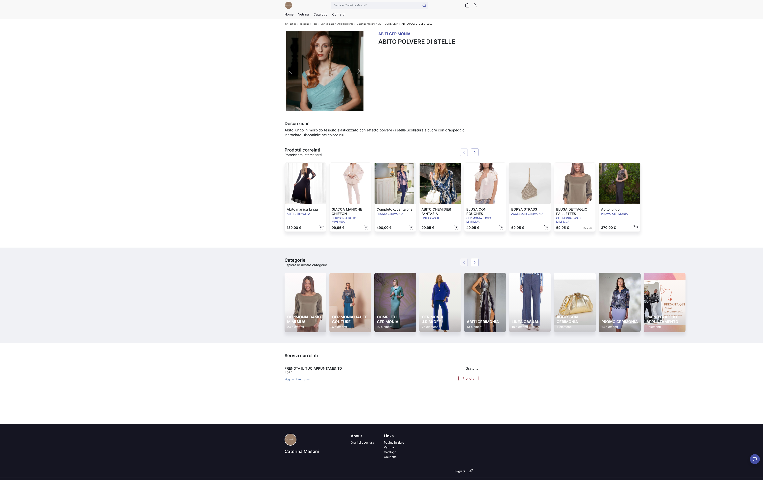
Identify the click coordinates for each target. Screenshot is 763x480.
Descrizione (297, 123)
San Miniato (327, 23)
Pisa (315, 23)
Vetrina (389, 447)
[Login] (474, 5)
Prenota (468, 378)
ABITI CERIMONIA (388, 23)
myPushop (290, 23)
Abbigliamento (345, 23)
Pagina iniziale (394, 442)
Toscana (304, 23)
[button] (291, 71)
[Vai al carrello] (467, 5)
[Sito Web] (471, 473)
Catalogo (320, 14)
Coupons (390, 457)
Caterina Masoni (366, 23)
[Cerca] (424, 5)
